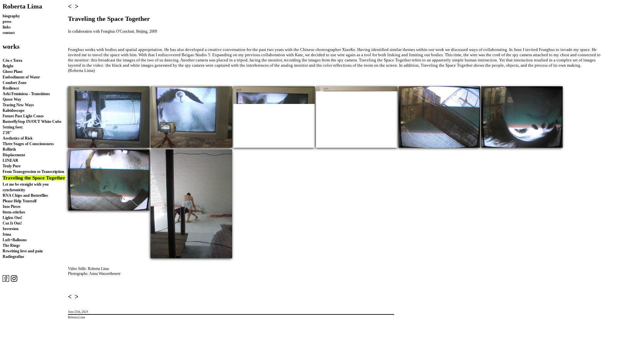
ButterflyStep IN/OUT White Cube (32, 122)
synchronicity (14, 190)
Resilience (11, 88)
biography (11, 16)
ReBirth (9, 149)
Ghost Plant (13, 72)
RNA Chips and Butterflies (25, 195)
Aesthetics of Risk (18, 138)
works (11, 46)
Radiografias (13, 257)
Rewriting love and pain (23, 251)
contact (9, 33)
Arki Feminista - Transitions (26, 94)
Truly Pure (12, 166)
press (7, 22)
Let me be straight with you (26, 184)
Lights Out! (12, 218)
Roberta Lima (22, 6)
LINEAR (10, 160)
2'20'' (7, 133)
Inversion (11, 229)
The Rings (11, 245)
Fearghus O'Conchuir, (118, 31)
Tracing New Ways (18, 105)
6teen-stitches (14, 212)
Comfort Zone (14, 83)
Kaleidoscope (13, 110)
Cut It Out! (12, 223)
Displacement (14, 155)
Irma (7, 234)
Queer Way (12, 99)
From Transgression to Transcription (33, 172)
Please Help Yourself (20, 201)
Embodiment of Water (21, 77)
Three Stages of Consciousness (28, 144)
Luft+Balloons (15, 240)
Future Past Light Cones (23, 116)
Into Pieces (12, 207)
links (7, 27)
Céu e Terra (12, 60)
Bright (8, 66)
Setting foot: (13, 127)
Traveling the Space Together (34, 177)
